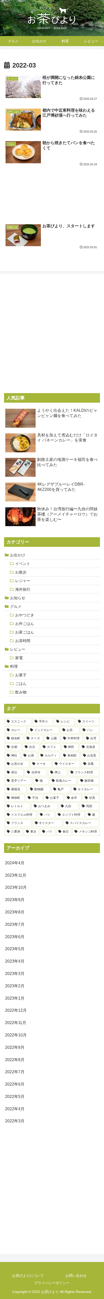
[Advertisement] (52, 187)
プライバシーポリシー (52, 1283)
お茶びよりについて (28, 1276)
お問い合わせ (76, 1276)
